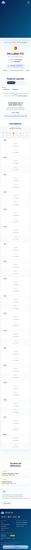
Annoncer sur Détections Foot (7, 538)
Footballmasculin (11, 82)
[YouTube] (19, 517)
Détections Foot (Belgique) (21, 522)
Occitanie (21, 56)
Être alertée (15, 152)
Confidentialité (4, 544)
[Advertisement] (15, 20)
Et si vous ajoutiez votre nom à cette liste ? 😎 (15, 116)
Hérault (16, 56)
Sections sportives (5, 528)
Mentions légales (11, 544)
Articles (2, 530)
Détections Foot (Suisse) (21, 524)
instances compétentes (22, 95)
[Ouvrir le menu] (28, 2)
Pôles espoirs (4, 526)
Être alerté (16, 146)
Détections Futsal (20, 526)
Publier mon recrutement (7, 535)
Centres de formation (5, 524)
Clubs (2, 522)
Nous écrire (7, 503)
